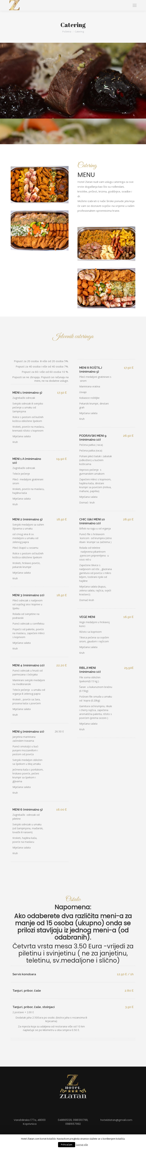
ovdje (29, 1145)
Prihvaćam (127, 1142)
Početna (66, 31)
